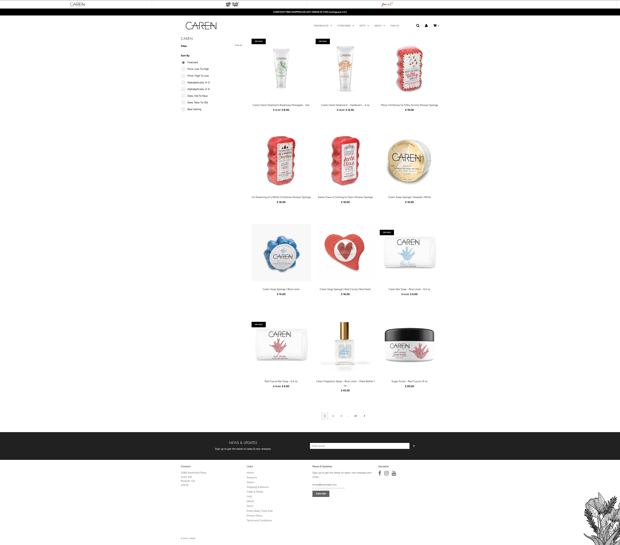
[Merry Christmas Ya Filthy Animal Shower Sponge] (409, 68)
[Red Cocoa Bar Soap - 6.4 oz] (281, 344)
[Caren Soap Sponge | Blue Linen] (281, 252)
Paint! (250, 506)
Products (252, 477)
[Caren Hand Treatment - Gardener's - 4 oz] (345, 68)
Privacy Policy (255, 515)
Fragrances (321, 25)
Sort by (185, 55)
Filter (184, 46)
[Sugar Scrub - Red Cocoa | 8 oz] (409, 344)
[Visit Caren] (77, 4)
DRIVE (250, 501)
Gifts (363, 25)
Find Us (394, 25)
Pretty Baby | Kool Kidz (260, 510)
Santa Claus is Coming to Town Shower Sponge (345, 197)
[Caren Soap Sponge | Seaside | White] (409, 160)
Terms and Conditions (259, 520)
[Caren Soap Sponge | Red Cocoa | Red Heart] (345, 252)
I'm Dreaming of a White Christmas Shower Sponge (281, 197)
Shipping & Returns (258, 487)
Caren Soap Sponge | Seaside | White (409, 197)
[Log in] (426, 25)
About (378, 25)
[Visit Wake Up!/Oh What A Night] (232, 4)
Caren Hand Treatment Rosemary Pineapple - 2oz (281, 105)
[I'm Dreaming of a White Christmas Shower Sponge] (281, 160)
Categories (344, 25)
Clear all (238, 45)
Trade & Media (255, 491)
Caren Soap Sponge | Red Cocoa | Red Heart (345, 289)
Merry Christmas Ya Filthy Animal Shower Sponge (409, 105)
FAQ (249, 496)
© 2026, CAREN (188, 538)
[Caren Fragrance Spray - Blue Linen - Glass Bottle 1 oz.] (345, 344)
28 (355, 416)
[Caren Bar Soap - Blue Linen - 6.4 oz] (409, 252)
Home (250, 472)
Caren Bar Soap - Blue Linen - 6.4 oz (409, 289)
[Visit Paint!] (387, 4)
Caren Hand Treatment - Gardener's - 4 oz (345, 105)
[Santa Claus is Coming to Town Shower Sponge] (345, 160)
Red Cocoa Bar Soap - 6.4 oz (281, 381)
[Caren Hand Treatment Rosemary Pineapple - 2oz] (281, 68)
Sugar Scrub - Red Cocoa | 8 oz (409, 381)
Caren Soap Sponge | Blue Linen (281, 289)
